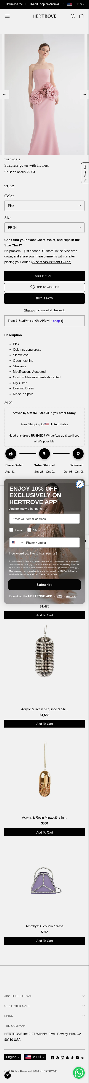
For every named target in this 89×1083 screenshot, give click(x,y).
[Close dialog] (79, 484)
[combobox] (17, 542)
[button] (7, 1075)
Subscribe (44, 584)
